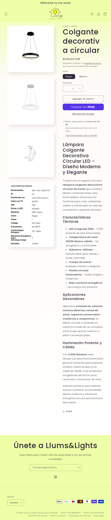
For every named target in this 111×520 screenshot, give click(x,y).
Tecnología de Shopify (48, 513)
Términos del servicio (38, 516)
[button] (6, 14)
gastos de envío (93, 63)
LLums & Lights (31, 513)
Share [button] (69, 411)
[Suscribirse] (78, 467)
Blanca (83, 76)
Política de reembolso (71, 512)
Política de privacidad (94, 512)
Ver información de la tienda (81, 135)
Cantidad (67, 82)
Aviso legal (99, 516)
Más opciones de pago (83, 114)
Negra (69, 76)
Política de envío (58, 516)
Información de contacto (79, 516)
